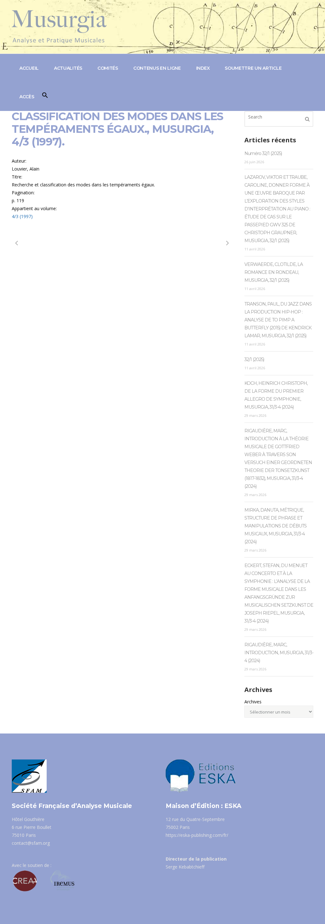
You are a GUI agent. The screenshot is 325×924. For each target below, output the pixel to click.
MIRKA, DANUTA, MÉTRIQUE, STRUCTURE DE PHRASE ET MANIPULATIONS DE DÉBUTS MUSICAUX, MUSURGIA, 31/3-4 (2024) (275, 526)
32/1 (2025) (254, 359)
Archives (253, 702)
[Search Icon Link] (45, 96)
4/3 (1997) (22, 216)
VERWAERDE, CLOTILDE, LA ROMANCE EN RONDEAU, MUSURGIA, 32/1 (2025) (273, 272)
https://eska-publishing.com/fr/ (197, 835)
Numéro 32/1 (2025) (263, 153)
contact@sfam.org (31, 843)
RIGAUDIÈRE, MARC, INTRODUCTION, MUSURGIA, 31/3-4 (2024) (278, 652)
